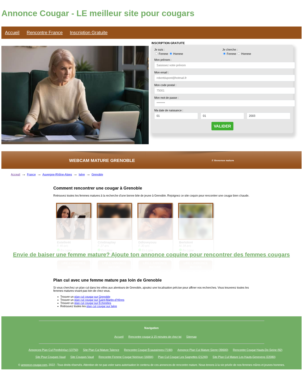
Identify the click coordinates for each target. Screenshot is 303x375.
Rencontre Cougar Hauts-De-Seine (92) (257, 349)
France (31, 174)
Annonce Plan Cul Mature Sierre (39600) (202, 349)
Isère (82, 174)
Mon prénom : (162, 59)
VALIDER (222, 126)
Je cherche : (229, 49)
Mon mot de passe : (166, 97)
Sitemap (191, 336)
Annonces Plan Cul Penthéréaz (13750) (53, 349)
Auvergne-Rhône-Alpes (57, 174)
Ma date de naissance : (168, 110)
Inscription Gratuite (88, 32)
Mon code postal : (165, 85)
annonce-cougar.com (34, 364)
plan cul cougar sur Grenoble (92, 296)
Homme (178, 53)
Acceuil (15, 174)
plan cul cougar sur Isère (101, 306)
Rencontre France (45, 32)
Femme (163, 53)
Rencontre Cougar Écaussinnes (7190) (148, 349)
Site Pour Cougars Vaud (50, 357)
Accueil (12, 32)
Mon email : (161, 72)
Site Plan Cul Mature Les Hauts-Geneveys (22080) (244, 357)
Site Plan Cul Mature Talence (101, 349)
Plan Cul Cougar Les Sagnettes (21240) (183, 357)
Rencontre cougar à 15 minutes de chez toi (154, 336)
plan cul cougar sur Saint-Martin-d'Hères (99, 299)
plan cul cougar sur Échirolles (92, 303)
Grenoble (97, 174)
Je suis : (159, 49)
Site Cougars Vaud (82, 357)
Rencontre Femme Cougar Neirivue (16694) (126, 357)
